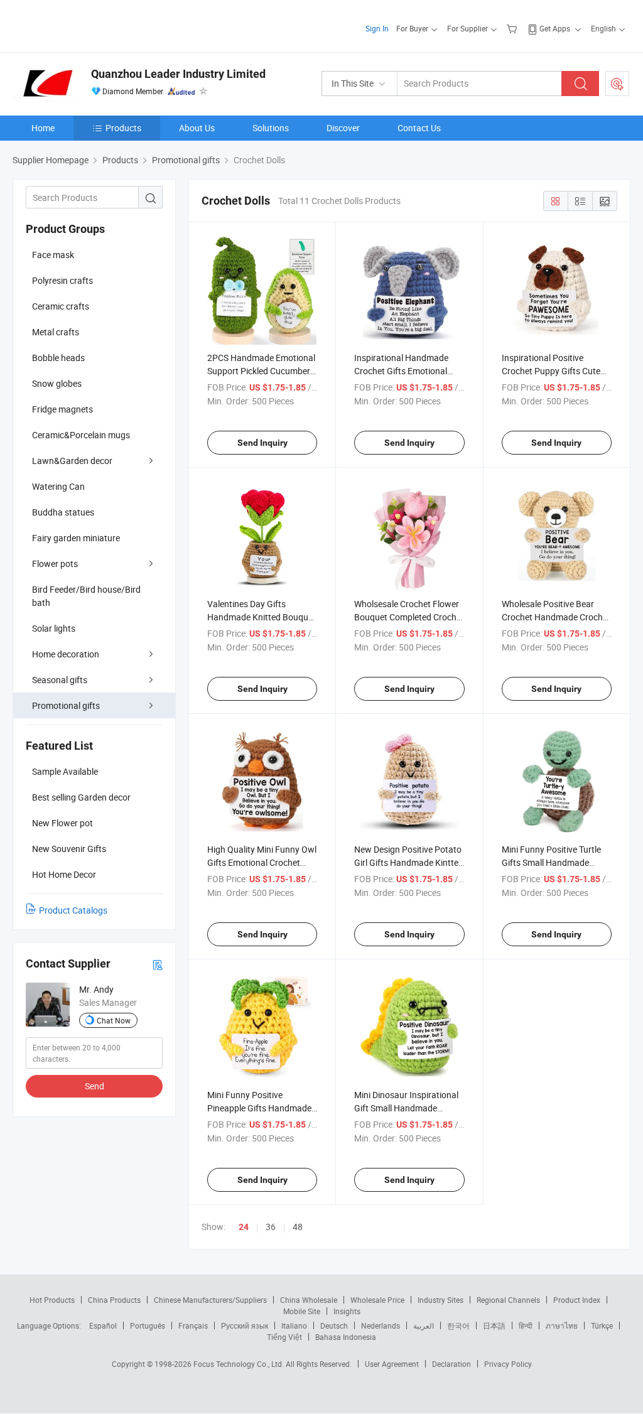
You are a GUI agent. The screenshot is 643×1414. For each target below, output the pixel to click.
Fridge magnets (62, 409)
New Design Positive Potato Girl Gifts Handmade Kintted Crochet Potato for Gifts (408, 862)
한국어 (458, 1325)
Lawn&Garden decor (72, 461)
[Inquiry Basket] (513, 28)
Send (94, 1086)
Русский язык (244, 1325)
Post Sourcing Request (617, 83)
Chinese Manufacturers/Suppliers (210, 1300)
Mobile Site (301, 1311)
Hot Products (52, 1300)
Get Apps (555, 28)
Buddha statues (63, 512)
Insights (346, 1311)
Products (123, 128)
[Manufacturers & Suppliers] (93, 25)
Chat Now (114, 1020)
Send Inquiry (262, 443)
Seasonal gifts (59, 680)
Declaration (451, 1364)
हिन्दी (525, 1325)
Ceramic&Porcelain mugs (81, 435)
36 (271, 1227)
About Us (197, 128)
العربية (423, 1325)
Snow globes (57, 383)
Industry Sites (440, 1300)
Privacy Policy (508, 1364)
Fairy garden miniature (76, 538)
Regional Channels (508, 1300)
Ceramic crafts (60, 306)
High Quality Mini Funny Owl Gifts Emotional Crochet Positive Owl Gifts (261, 862)
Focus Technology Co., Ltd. (239, 1364)
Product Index (576, 1300)
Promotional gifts (66, 705)
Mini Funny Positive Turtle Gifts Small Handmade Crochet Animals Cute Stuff (554, 862)
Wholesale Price (377, 1300)
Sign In (377, 28)
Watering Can (58, 486)
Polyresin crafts (62, 280)
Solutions (270, 128)
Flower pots (55, 563)
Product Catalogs (73, 910)
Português (147, 1325)
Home (43, 128)
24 (244, 1227)
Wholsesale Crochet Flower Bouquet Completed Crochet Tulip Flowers (409, 617)
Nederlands (380, 1325)
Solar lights (53, 628)
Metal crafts (55, 332)
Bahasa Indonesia (345, 1337)
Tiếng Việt (284, 1337)
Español (103, 1325)
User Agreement (392, 1364)
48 (298, 1227)
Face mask (53, 255)
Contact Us (419, 128)
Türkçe (602, 1325)
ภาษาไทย (562, 1325)
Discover (343, 128)
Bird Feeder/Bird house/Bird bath (86, 595)
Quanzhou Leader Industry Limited (178, 73)
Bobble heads (58, 358)
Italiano (294, 1325)
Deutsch (334, 1325)
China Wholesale (308, 1300)
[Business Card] (158, 964)
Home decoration (65, 654)
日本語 (494, 1325)
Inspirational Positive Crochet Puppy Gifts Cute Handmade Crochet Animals (556, 371)
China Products (114, 1300)
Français (193, 1325)
